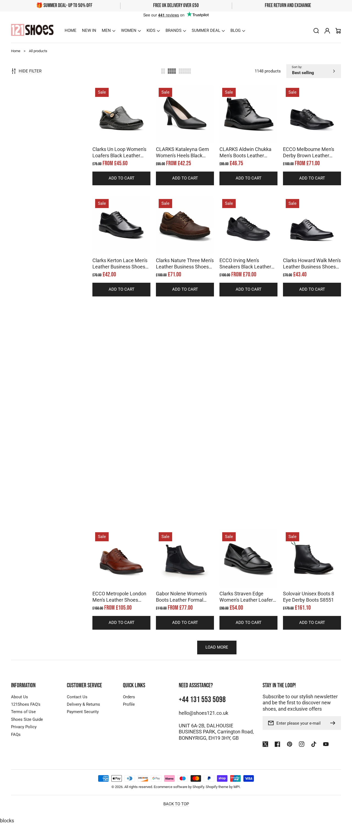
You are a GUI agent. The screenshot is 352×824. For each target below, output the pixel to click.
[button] (108, 30)
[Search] (316, 30)
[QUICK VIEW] (121, 128)
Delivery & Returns (83, 704)
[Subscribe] (334, 723)
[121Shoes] (32, 31)
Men (106, 30)
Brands (174, 30)
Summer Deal (206, 30)
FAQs (16, 734)
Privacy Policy (24, 726)
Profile (129, 704)
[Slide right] (127, 133)
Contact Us (77, 696)
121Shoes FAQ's (25, 704)
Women (128, 30)
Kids (151, 30)
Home (15, 51)
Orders (129, 696)
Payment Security (83, 711)
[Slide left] (116, 133)
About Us (19, 696)
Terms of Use (23, 711)
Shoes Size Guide (27, 719)
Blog (235, 30)
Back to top (176, 803)
